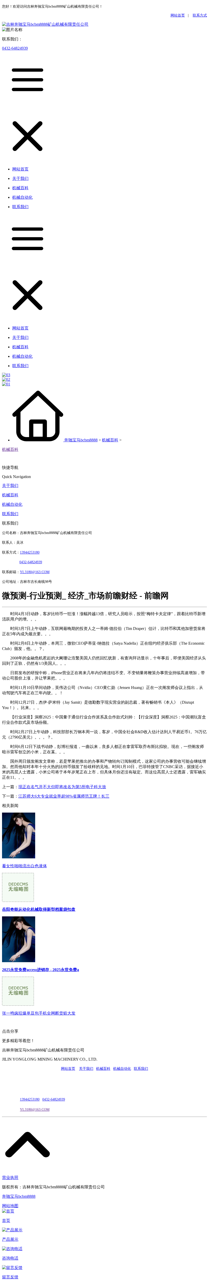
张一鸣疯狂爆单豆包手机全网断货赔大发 (38, 1013)
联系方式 (200, 15)
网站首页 (178, 15)
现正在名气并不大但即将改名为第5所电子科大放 (62, 787)
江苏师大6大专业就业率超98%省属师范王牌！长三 (63, 796)
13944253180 (30, 552)
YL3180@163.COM (34, 1110)
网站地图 (10, 1206)
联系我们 (10, 514)
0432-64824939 (15, 48)
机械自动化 (12, 504)
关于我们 (10, 485)
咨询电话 (10, 1258)
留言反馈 (10, 1277)
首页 (6, 1220)
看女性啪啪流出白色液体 (24, 866)
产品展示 (10, 1239)
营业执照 (10, 1177)
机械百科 (110, 440)
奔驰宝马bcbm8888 (81, 440)
